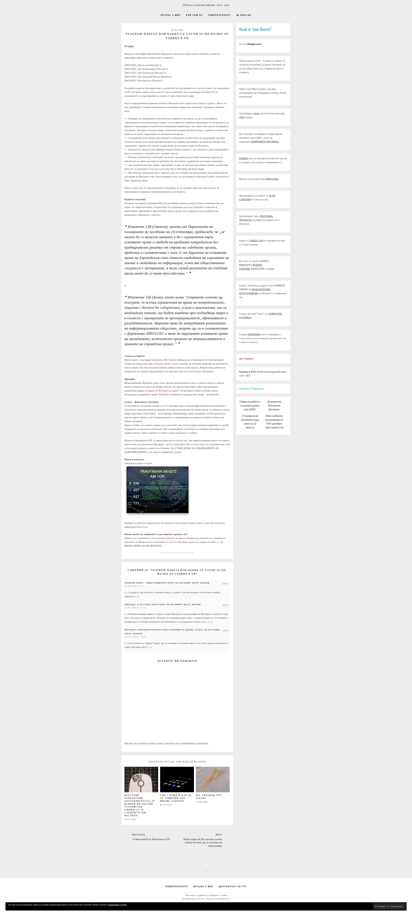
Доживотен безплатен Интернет (274, 405)
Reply (226, 584)
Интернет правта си (188, 542)
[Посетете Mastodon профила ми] (303, 4)
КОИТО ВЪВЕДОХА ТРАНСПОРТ (254, 265)
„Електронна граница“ (163, 538)
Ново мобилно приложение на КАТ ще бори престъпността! (274, 422)
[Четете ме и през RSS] (308, 4)
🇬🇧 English (243, 15)
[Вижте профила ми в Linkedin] (298, 4)
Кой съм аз (194, 15)
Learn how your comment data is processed (186, 743)
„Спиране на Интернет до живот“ (162, 390)
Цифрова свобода (184, 553)
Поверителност (219, 15)
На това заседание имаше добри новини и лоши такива (169, 367)
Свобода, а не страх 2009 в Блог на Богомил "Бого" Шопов (162, 604)
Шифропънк (254, 44)
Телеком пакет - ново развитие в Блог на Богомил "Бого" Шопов (166, 583)
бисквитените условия (117, 905)
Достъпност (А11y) (233, 886)
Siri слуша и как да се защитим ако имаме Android (176, 798)
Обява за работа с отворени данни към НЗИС (250, 405)
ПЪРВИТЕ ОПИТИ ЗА (262, 289)
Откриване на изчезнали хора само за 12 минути (250, 422)
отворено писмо (162, 363)
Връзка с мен (171, 15)
